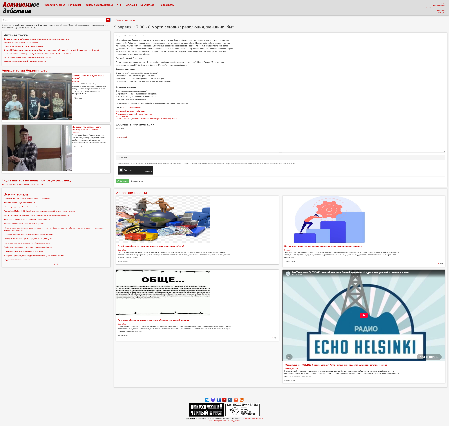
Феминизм (148, 114)
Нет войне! (74, 4)
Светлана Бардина (154, 118)
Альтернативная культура (125, 20)
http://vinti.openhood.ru (131, 107)
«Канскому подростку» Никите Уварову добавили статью (86, 128)
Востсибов (122, 250)
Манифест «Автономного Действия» (227, 420)
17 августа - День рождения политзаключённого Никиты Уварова (28, 234)
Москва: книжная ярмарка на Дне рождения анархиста (25, 61)
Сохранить (123, 181)
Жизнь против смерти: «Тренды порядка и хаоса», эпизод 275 (28, 219)
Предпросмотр (137, 181)
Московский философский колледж (131, 111)
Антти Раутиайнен (291, 368)
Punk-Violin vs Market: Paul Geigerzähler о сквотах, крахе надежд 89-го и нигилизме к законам (39, 211)
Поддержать (166, 4)
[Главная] (22, 8)
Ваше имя (120, 128)
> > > (56, 264)
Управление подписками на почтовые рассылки (22, 184)
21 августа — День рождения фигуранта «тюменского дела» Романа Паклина (34, 255)
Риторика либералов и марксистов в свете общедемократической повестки (153, 320)
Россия (118, 116)
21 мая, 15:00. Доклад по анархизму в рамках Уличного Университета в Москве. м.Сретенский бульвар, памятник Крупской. (51, 50)
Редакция (75, 81)
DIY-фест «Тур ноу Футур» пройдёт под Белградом (23, 251)
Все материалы (16, 194)
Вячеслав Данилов (139, 118)
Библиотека (147, 4)
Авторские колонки (131, 192)
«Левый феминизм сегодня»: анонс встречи (21, 42)
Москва (125, 116)
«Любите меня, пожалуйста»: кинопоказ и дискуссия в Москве (27, 57)
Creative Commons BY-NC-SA (252, 418)
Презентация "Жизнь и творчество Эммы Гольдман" (24, 46)
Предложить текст (54, 4)
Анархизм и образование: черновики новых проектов (24, 223)
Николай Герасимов (123, 118)
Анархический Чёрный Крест (25, 70)
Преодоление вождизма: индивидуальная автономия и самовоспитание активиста (323, 246)
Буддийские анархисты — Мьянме (17, 259)
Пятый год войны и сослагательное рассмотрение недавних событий (151, 246)
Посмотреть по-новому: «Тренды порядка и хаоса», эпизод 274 (28, 238)
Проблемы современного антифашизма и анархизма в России (28, 247)
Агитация (131, 4)
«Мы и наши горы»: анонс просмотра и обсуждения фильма (27, 243)
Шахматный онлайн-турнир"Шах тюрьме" (88, 76)
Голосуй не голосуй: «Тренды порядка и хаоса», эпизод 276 (27, 198)
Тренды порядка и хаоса (98, 4)
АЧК (119, 4)
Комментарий (122, 137)
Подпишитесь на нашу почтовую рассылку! (37, 180)
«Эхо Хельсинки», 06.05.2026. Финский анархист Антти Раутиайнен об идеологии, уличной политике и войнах (335, 364)
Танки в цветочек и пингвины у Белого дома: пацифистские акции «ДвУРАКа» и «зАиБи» (38, 53)
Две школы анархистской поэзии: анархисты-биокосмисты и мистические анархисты (36, 39)
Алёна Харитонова (170, 118)
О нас (210, 420)
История (139, 114)
